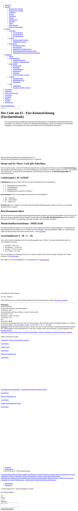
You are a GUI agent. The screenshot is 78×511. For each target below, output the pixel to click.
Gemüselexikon (18, 78)
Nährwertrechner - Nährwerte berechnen (60, 478)
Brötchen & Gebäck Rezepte (22, 49)
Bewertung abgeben (61, 300)
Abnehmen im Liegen (8, 480)
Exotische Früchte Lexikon (21, 88)
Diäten (11, 56)
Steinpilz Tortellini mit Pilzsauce (26, 474)
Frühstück (12, 12)
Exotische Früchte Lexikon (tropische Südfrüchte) (53, 474)
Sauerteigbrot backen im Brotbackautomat (26, 53)
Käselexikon (17, 71)
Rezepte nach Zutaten (16, 9)
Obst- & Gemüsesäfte (16, 27)
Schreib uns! (9, 102)
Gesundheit (8, 89)
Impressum (8, 485)
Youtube (7, 100)
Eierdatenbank (44, 260)
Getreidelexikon (18, 69)
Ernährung (8, 55)
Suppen (11, 18)
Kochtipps (12, 31)
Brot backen (13, 44)
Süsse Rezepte (13, 25)
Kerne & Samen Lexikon (21, 75)
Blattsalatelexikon (18, 80)
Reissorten (16, 67)
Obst (10, 84)
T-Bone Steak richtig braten (51, 476)
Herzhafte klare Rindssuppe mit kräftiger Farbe (16, 478)
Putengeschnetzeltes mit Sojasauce (45, 480)
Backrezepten (14, 256)
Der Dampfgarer (18, 36)
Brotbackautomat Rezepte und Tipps (24, 51)
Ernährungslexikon (19, 60)
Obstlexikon (17, 86)
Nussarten (16, 73)
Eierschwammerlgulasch (39, 478)
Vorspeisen (12, 16)
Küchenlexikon (18, 34)
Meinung (4, 501)
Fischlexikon (17, 66)
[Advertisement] (39, 142)
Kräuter (11, 38)
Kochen (7, 29)
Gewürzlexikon (18, 33)
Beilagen (12, 22)
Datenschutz (9, 483)
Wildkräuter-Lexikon (19, 42)
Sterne (3, 498)
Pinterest (7, 99)
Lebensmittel (13, 64)
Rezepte (7, 7)
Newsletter (8, 95)
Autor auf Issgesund (11, 93)
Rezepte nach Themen (16, 11)
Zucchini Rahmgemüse (8, 474)
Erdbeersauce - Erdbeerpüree (24, 480)
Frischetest (42, 231)
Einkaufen (8, 91)
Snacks (11, 14)
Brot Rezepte (17, 47)
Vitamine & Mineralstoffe (21, 62)
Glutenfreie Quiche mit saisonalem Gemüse (28, 476)
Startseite (8, 5)
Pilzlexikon (16, 82)
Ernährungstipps (14, 58)
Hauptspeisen (13, 20)
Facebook (8, 97)
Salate (11, 23)
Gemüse (11, 77)
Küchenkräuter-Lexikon (20, 40)
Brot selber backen (19, 45)
